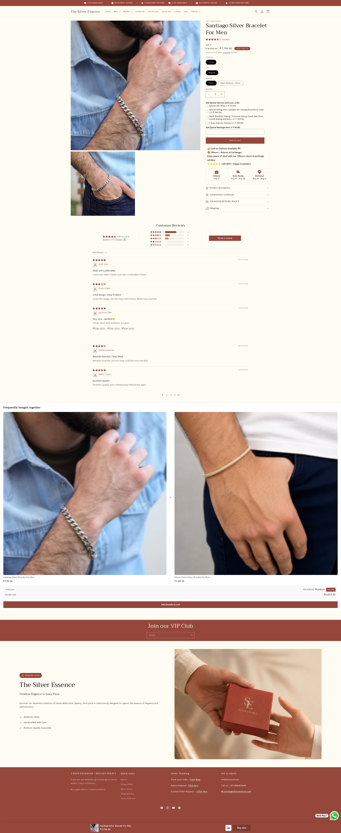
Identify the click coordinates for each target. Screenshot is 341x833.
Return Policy (126, 789)
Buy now (241, 828)
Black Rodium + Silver (231, 83)
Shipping (226, 52)
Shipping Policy (127, 794)
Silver (211, 83)
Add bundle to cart (170, 604)
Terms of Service (128, 798)
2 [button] (167, 395)
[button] (116, 11)
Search (124, 780)
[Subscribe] (191, 635)
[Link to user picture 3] (128, 333)
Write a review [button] (225, 238)
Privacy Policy (127, 784)
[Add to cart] (228, 828)
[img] (99, 260)
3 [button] (171, 395)
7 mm (211, 62)
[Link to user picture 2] (113, 333)
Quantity (209, 89)
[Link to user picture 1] (99, 333)
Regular (212, 73)
